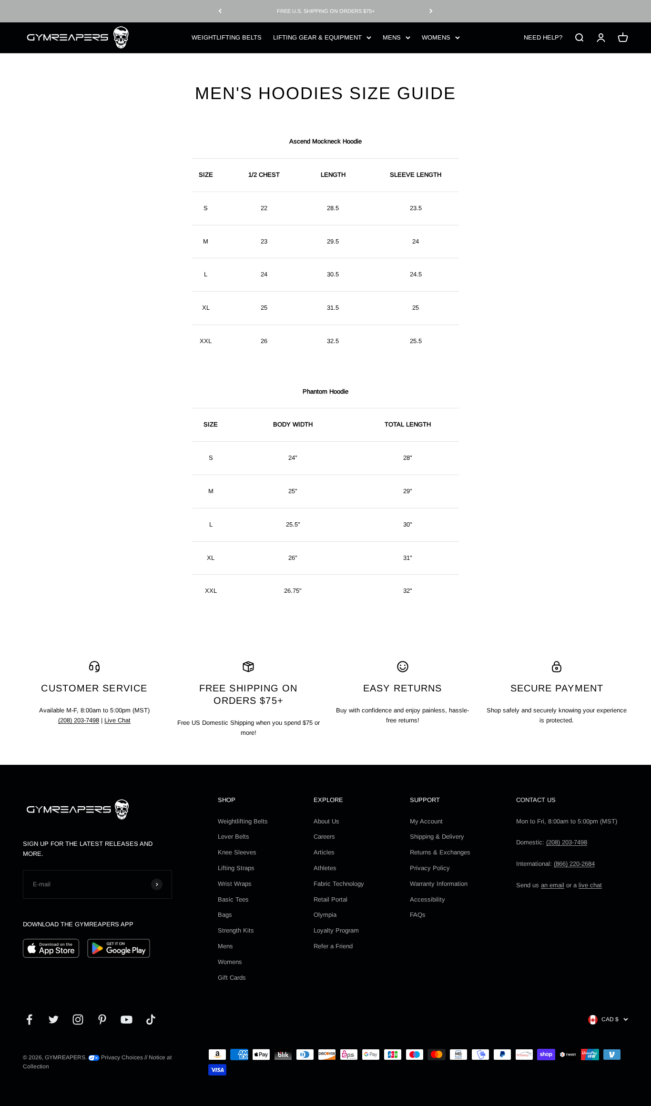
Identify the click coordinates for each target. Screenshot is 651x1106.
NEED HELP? (543, 37)
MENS (392, 37)
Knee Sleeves (237, 852)
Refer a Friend (333, 946)
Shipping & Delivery (437, 836)
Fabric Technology (339, 883)
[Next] (431, 11)
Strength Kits (236, 930)
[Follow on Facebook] (29, 1019)
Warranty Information (439, 883)
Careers (324, 836)
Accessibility (427, 899)
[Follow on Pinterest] (102, 1019)
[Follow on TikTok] (150, 1019)
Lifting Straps (236, 868)
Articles (324, 852)
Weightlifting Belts (243, 821)
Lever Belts (233, 836)
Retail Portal (330, 899)
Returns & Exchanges (440, 852)
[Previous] (220, 11)
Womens (230, 961)
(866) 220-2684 (574, 863)
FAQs (418, 914)
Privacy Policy (430, 868)
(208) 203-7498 (78, 720)
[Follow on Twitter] (53, 1019)
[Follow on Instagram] (77, 1019)
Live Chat (117, 720)
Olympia (325, 914)
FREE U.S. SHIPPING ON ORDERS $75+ (326, 11)
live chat (590, 885)
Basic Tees (233, 899)
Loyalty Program (336, 930)
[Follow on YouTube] (126, 1019)
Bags (225, 914)
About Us (326, 821)
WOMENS (436, 37)
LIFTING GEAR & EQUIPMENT (317, 37)
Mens (225, 946)
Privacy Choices (121, 1057)
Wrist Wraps (235, 883)
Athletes (325, 868)
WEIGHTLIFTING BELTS (227, 37)
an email (552, 885)
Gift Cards (232, 977)
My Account (426, 821)
